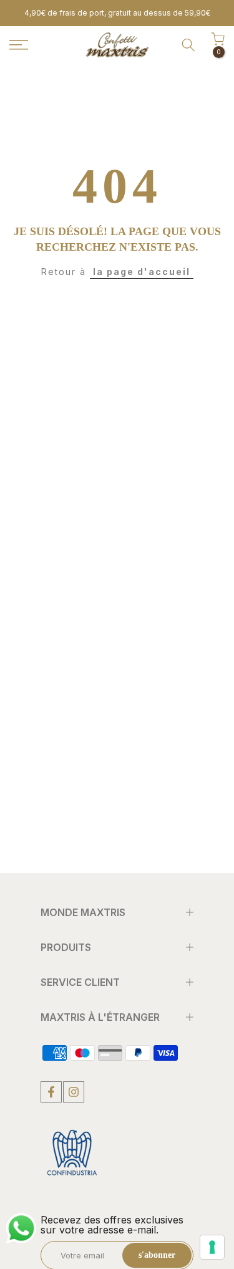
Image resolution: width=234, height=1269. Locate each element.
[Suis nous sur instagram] (73, 1092)
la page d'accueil (141, 271)
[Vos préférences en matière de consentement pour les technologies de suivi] (212, 1247)
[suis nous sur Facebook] (51, 1092)
